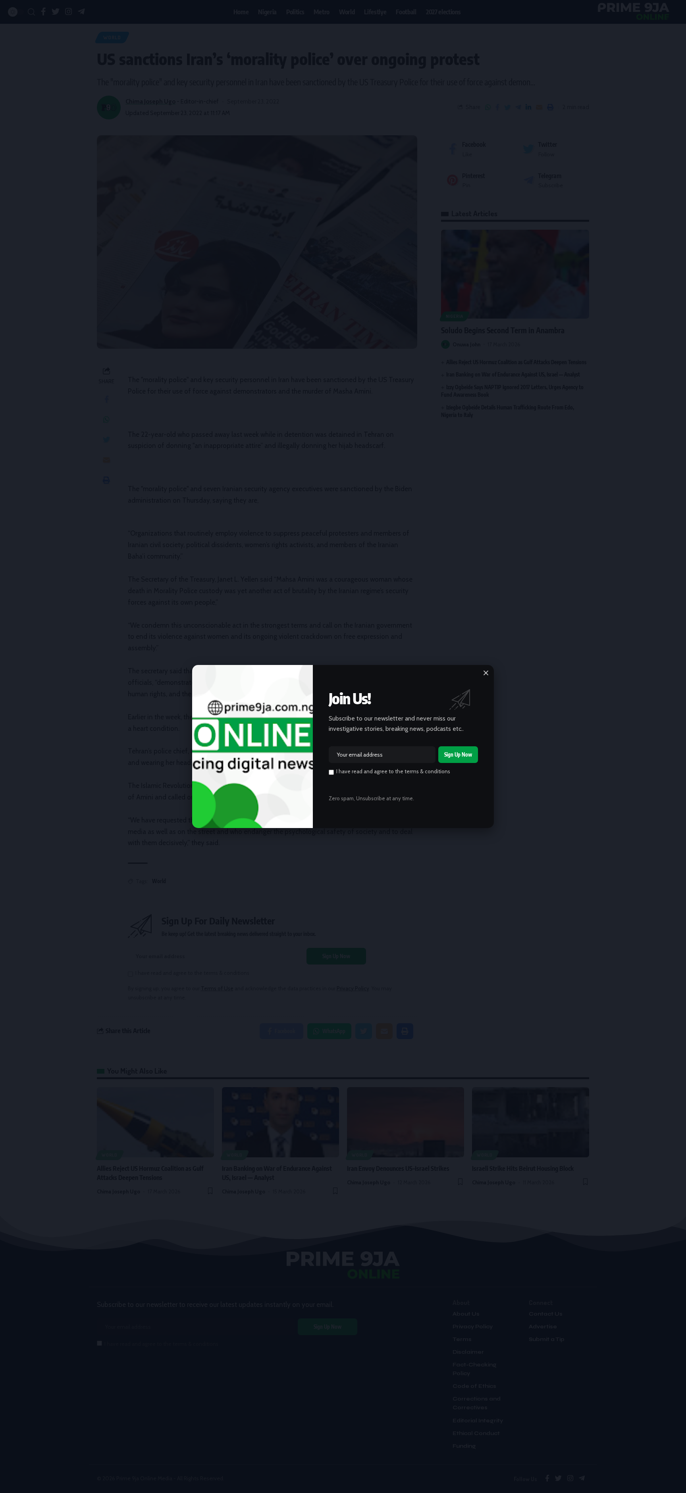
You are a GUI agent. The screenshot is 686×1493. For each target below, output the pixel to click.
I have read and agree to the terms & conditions (393, 771)
